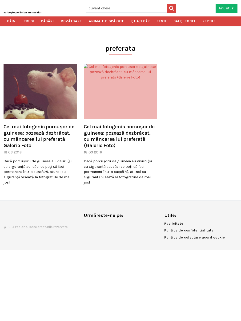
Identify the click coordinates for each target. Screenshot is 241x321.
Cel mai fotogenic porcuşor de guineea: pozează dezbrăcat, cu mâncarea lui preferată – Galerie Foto (39, 136)
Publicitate (173, 224)
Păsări (47, 21)
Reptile (209, 21)
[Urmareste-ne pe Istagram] (102, 225)
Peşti (161, 21)
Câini (12, 21)
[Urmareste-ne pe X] (95, 225)
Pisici (29, 21)
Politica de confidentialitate (189, 230)
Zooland (22, 12)
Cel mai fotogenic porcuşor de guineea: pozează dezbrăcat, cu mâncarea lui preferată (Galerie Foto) (119, 136)
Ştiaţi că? (140, 21)
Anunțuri (226, 8)
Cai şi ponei (184, 21)
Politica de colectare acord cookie (194, 237)
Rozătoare (71, 21)
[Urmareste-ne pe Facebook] (87, 225)
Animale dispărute (106, 21)
